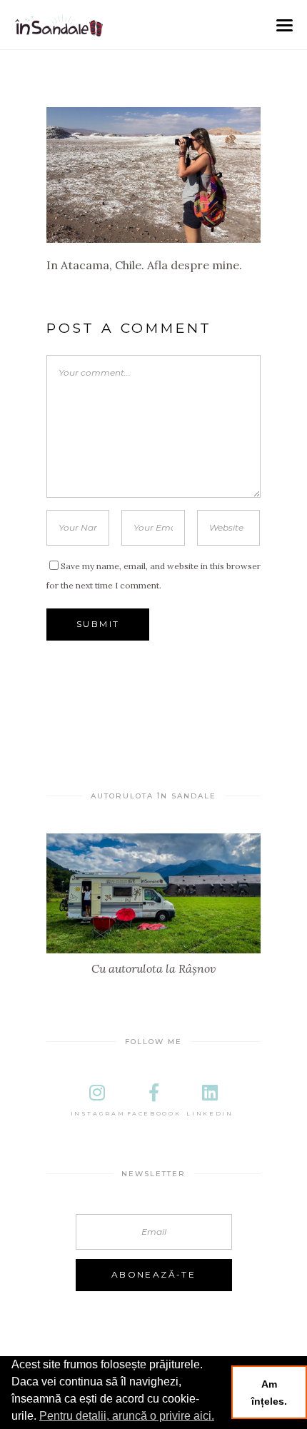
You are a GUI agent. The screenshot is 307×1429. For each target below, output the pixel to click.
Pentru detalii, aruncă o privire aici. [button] (126, 1416)
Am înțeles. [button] (269, 1392)
